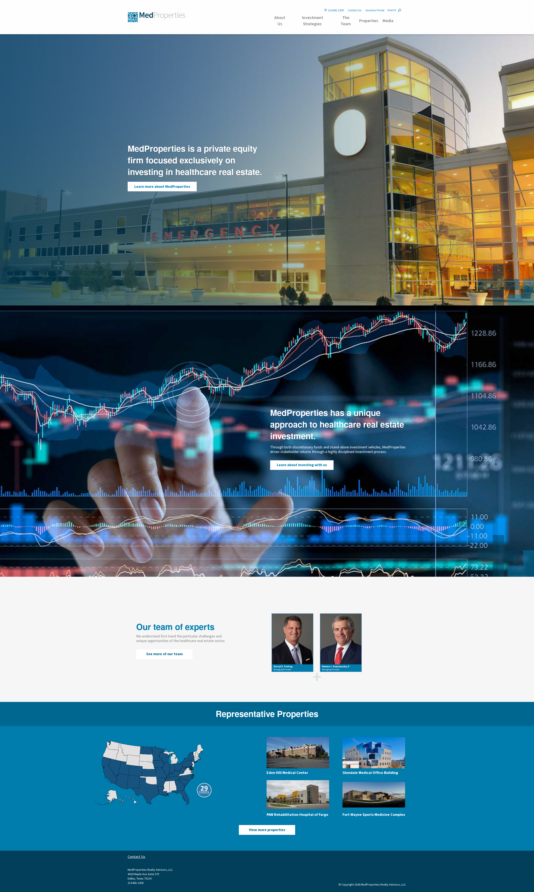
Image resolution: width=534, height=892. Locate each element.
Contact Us (354, 10)
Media (387, 21)
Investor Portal (375, 10)
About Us (279, 21)
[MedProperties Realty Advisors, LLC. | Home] (156, 17)
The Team (346, 21)
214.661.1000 (336, 10)
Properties (368, 21)
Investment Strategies (312, 21)
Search (391, 10)
